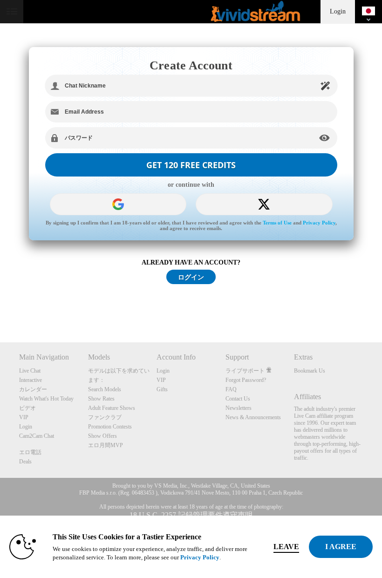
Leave (286, 547)
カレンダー (33, 389)
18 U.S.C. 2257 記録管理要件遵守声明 (191, 515)
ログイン (191, 276)
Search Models (104, 389)
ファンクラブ (105, 417)
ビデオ (27, 408)
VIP (23, 417)
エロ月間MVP (105, 445)
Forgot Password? (245, 380)
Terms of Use (277, 222)
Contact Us (237, 398)
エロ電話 (30, 452)
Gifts (162, 389)
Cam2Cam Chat (36, 436)
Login (338, 11)
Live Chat (30, 370)
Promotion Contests (110, 426)
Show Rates (101, 398)
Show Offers (102, 436)
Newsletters (238, 408)
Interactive (30, 380)
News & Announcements (253, 417)
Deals (25, 461)
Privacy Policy (319, 222)
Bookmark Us (309, 370)
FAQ (231, 389)
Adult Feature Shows (111, 408)
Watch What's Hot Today (46, 398)
